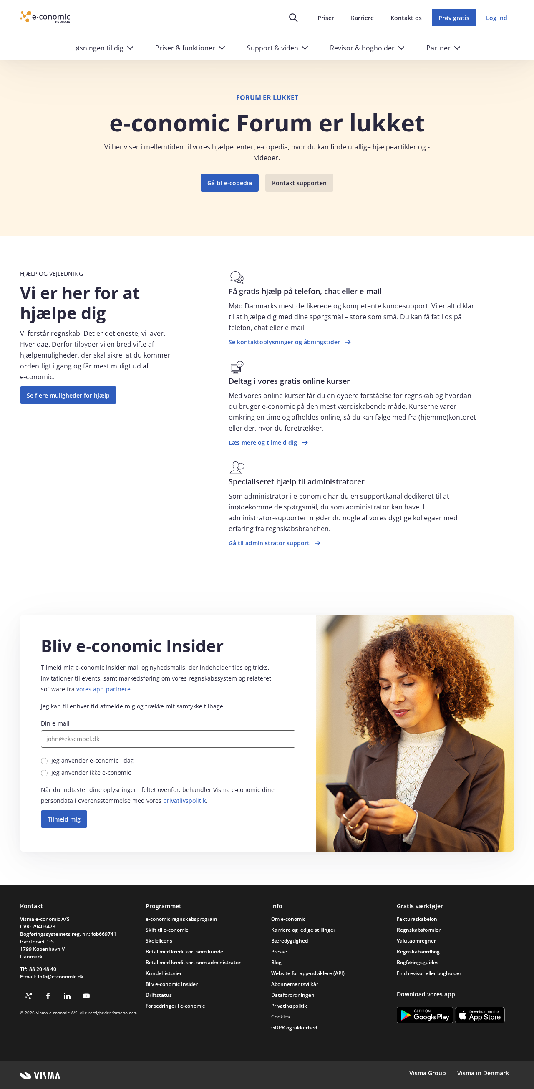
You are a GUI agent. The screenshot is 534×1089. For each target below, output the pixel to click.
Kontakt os (406, 18)
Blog (276, 962)
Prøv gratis (453, 18)
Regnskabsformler (419, 929)
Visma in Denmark (483, 1073)
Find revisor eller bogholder (429, 973)
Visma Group (427, 1073)
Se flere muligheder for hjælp (68, 395)
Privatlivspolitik (289, 1005)
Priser (325, 18)
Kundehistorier (164, 973)
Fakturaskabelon (417, 919)
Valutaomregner (416, 940)
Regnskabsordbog (418, 951)
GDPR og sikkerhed (294, 1027)
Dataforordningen (293, 994)
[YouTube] (86, 996)
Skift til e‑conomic (167, 929)
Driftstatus (159, 994)
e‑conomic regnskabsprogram (181, 919)
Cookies (280, 1016)
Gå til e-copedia (229, 183)
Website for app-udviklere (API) (308, 973)
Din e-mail (55, 723)
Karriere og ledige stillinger (303, 929)
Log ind (496, 18)
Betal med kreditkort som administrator (193, 962)
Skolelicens (159, 940)
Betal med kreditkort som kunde (184, 951)
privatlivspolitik (184, 800)
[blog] (29, 996)
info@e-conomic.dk (60, 976)
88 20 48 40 (42, 969)
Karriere (362, 18)
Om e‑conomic (288, 919)
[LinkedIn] (67, 996)
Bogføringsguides (417, 962)
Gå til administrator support (269, 543)
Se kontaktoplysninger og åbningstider (284, 342)
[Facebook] (48, 996)
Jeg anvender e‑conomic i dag (92, 760)
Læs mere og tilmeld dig (263, 442)
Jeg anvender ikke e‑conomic (91, 772)
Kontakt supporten (299, 183)
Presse (279, 951)
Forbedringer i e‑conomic (175, 1005)
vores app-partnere (103, 689)
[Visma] (40, 1075)
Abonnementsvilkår (294, 984)
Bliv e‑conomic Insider (172, 984)
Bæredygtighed (289, 940)
